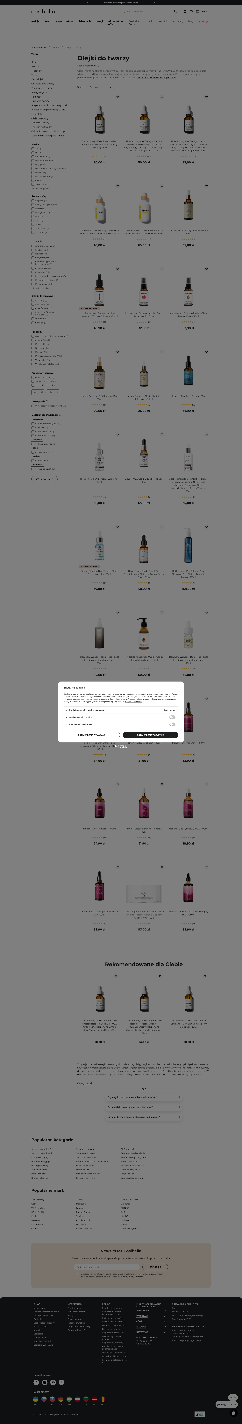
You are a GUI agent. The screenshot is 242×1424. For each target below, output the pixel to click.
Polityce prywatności (133, 701)
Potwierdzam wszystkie (150, 735)
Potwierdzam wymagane (91, 735)
